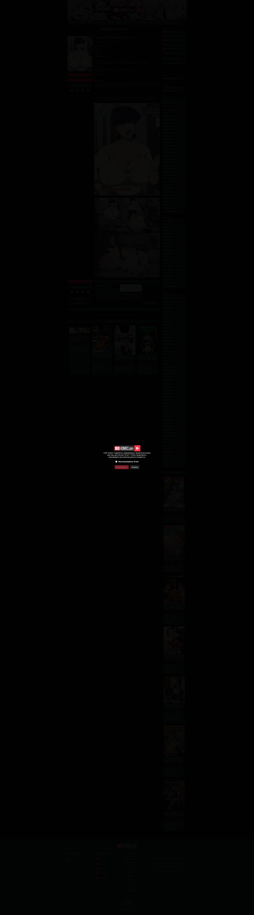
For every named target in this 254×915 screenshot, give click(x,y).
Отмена (135, 467)
